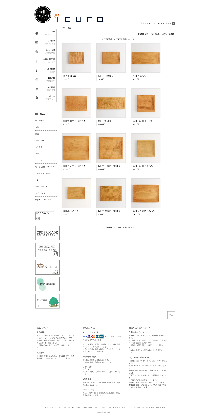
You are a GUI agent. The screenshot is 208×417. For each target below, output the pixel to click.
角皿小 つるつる (71, 211)
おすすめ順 (155, 34)
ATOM (162, 408)
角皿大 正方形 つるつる (74, 166)
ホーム (45, 408)
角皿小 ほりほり (105, 76)
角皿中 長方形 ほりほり (109, 211)
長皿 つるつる (139, 76)
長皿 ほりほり (104, 121)
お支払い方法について (102, 408)
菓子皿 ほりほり (71, 76)
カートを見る (167, 23)
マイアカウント (149, 23)
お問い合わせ (69, 408)
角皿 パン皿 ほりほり (143, 121)
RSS (157, 408)
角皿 (69, 28)
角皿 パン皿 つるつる (143, 166)
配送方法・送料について (122, 408)
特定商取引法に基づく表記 (144, 408)
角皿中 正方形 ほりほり (109, 166)
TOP (63, 28)
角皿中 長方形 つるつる (74, 121)
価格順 (164, 34)
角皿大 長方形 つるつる (144, 211)
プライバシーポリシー (84, 408)
